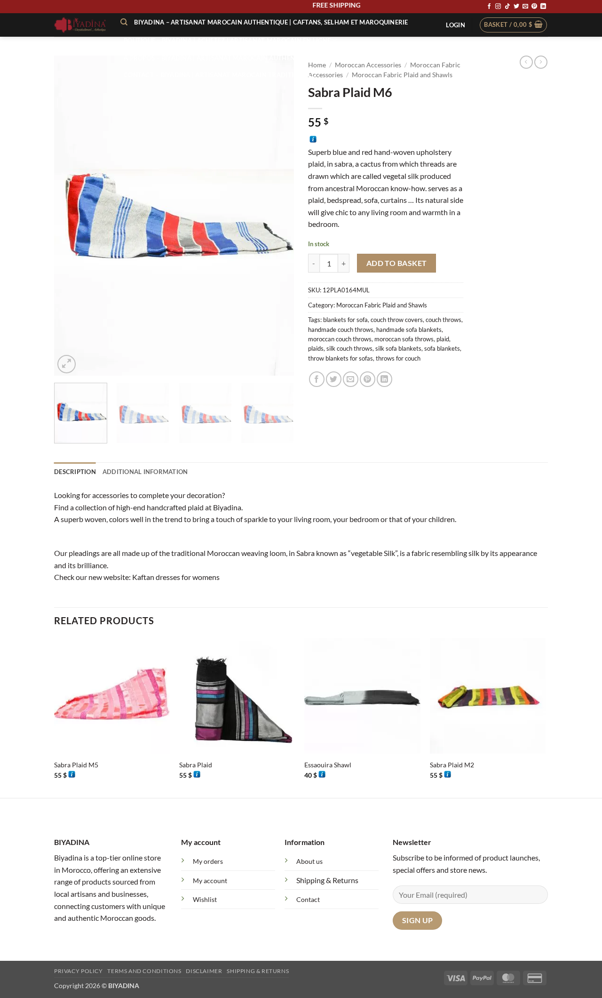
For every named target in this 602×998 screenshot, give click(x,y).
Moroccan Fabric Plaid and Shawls (381, 305)
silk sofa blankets (398, 348)
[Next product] (526, 62)
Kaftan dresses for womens (176, 576)
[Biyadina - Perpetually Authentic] (80, 25)
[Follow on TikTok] (507, 6)
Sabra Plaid (195, 765)
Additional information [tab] (145, 471)
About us (309, 861)
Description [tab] (75, 471)
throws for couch (398, 358)
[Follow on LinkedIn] (543, 6)
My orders (208, 861)
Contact (308, 899)
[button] (455, 24)
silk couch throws (349, 348)
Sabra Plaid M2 (452, 765)
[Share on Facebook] (317, 379)
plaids (316, 348)
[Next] (277, 216)
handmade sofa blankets (409, 329)
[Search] (123, 22)
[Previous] (70, 216)
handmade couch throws (340, 329)
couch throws (443, 319)
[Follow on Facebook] (489, 6)
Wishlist (205, 899)
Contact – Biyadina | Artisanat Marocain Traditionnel (219, 75)
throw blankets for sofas (340, 358)
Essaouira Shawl (327, 765)
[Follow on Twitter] (516, 6)
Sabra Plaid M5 (76, 765)
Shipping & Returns (327, 880)
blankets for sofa (345, 319)
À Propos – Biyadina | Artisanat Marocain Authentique (218, 58)
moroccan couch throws (340, 339)
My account (210, 881)
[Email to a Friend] (350, 379)
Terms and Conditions (144, 970)
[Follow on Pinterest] (534, 6)
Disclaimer (204, 970)
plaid (442, 339)
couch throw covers (397, 319)
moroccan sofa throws (404, 339)
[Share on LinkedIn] (384, 379)
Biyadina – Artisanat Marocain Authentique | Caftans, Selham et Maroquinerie (271, 22)
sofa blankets (442, 348)
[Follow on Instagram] (498, 6)
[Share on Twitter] (333, 379)
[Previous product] (540, 62)
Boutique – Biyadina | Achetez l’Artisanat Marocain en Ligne (227, 40)
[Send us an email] (525, 6)
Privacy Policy (78, 970)
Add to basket (396, 263)
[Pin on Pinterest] (367, 379)
